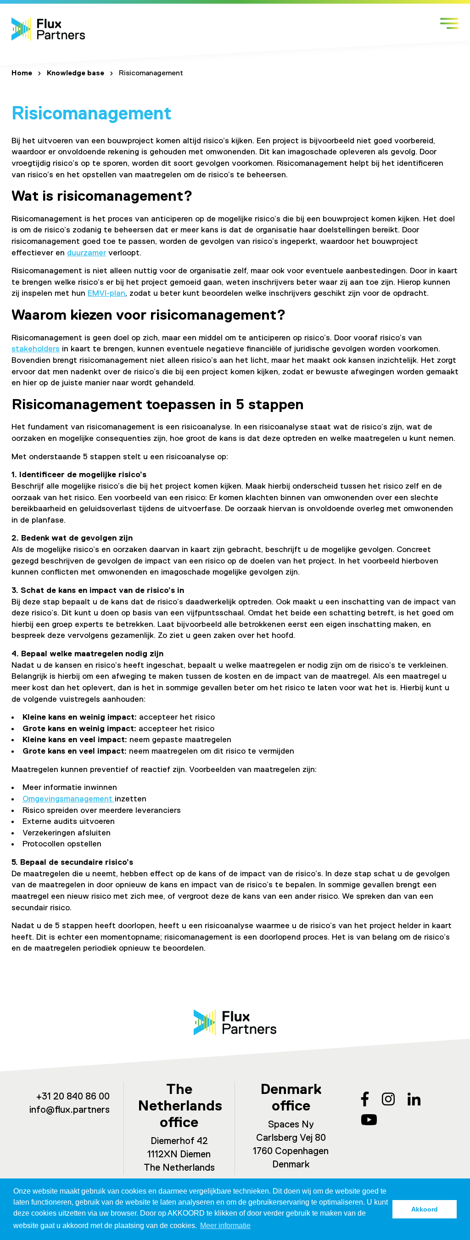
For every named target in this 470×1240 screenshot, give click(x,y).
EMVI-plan (106, 293)
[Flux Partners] (48, 29)
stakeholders (35, 349)
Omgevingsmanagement (68, 799)
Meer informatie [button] (225, 1225)
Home (21, 73)
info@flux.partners (69, 1110)
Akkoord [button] (424, 1209)
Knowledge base (75, 73)
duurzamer (86, 253)
